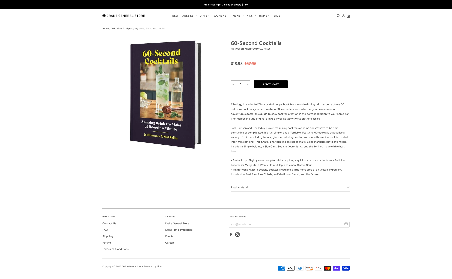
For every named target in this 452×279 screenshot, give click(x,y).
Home (105, 28)
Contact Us (109, 223)
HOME (263, 15)
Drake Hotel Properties (178, 229)
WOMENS (220, 15)
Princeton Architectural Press (251, 49)
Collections (116, 28)
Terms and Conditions (115, 249)
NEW (175, 15)
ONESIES (188, 15)
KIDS (250, 15)
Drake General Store (177, 223)
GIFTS (204, 15)
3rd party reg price (134, 28)
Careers (169, 242)
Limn (159, 266)
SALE (276, 15)
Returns (106, 242)
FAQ (105, 229)
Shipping (107, 236)
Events (169, 236)
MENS (237, 15)
